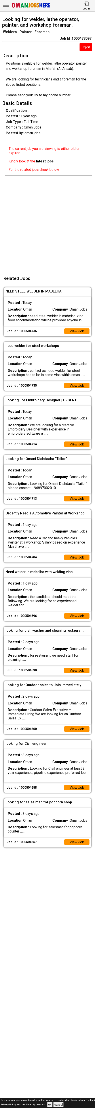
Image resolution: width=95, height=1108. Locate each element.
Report (86, 47)
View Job (77, 331)
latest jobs (45, 161)
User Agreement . (36, 1104)
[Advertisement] (47, 222)
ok (49, 1104)
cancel (58, 1104)
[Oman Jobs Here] (31, 8)
